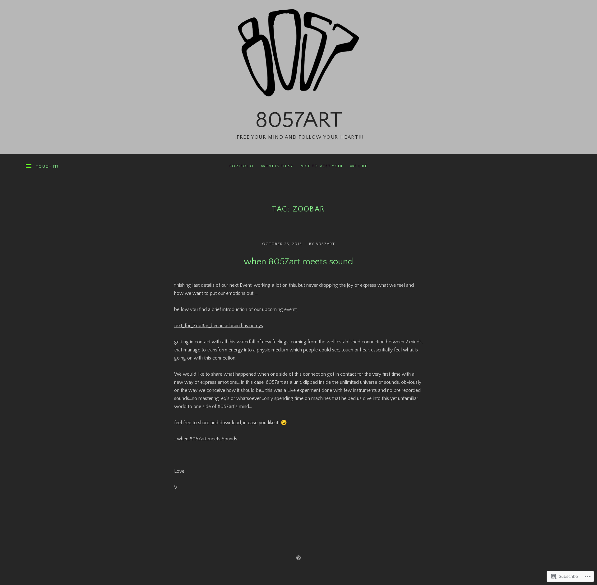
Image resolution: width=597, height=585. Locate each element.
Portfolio (241, 166)
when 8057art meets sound (298, 262)
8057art (298, 120)
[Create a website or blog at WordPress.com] (298, 558)
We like (359, 166)
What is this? (277, 166)
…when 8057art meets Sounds (205, 439)
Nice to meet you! (321, 166)
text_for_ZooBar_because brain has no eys (218, 325)
